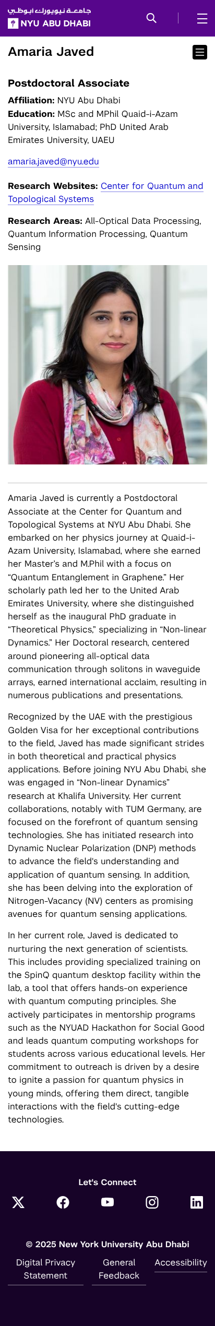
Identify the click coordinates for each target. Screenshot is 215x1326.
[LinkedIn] (196, 1203)
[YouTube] (107, 1203)
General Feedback (119, 1269)
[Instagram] (152, 1203)
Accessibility (180, 1262)
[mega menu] (199, 18)
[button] (151, 19)
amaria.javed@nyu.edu (53, 161)
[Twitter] (18, 1203)
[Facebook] (63, 1203)
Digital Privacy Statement (46, 1269)
